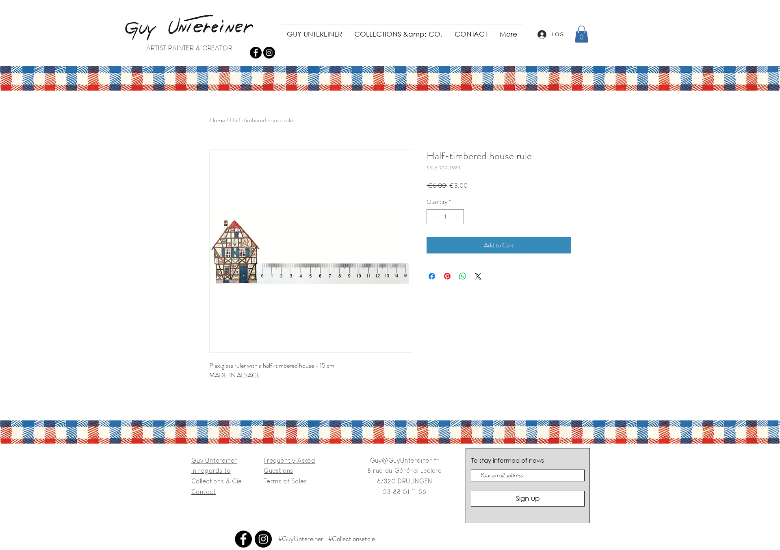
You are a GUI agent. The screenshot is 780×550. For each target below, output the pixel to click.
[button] (581, 34)
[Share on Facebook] (432, 276)
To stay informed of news (507, 460)
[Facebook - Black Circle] (256, 52)
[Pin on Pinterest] (447, 276)
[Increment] (458, 217)
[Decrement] (433, 217)
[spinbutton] (445, 217)
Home (217, 120)
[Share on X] (478, 276)
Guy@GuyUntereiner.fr (404, 460)
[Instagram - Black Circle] (269, 52)
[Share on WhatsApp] (463, 276)
